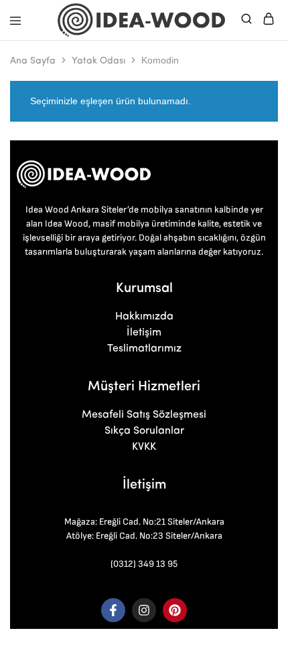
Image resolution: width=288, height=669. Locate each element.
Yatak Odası (98, 61)
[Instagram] (144, 610)
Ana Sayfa (33, 61)
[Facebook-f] (113, 610)
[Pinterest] (175, 610)
